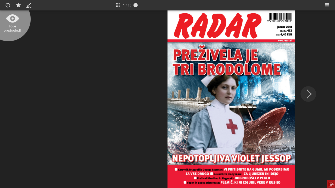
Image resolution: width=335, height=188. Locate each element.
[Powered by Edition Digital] (331, 184)
